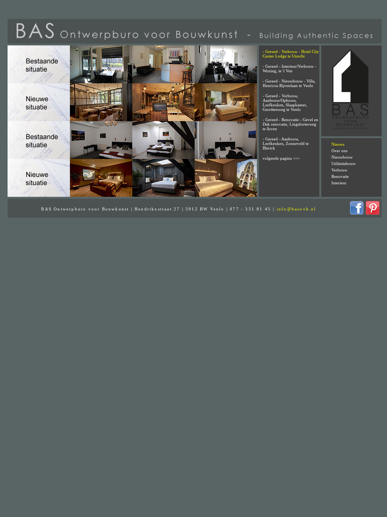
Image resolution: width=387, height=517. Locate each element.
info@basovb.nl (296, 209)
